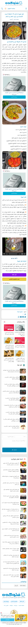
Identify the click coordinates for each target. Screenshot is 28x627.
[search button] (2, 9)
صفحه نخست (21, 605)
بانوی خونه (20, 312)
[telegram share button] (21, 317)
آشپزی (11, 19)
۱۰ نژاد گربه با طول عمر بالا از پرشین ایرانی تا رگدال (11, 516)
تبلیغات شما (22, 585)
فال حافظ (22, 601)
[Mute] (18, 620)
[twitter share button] (25, 317)
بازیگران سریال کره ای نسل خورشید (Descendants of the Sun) (11, 371)
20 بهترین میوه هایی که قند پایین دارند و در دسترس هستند (11, 464)
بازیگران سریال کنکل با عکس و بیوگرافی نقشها (12, 378)
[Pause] (16, 620)
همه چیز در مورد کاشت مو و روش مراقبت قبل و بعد (11, 575)
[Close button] (27, 613)
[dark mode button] (5, 9)
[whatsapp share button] (19, 317)
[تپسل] (3, 75)
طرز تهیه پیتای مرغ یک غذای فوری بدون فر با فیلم (11, 569)
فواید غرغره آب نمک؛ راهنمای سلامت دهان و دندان (10, 549)
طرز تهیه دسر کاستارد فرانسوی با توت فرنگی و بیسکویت (11, 406)
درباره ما (15, 605)
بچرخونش (7, 620)
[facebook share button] (23, 317)
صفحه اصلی (16, 19)
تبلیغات (11, 605)
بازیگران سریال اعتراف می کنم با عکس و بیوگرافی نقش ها (11, 385)
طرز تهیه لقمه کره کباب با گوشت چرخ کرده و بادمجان (10, 529)
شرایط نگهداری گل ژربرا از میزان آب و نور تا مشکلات (10, 503)
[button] (14, 246)
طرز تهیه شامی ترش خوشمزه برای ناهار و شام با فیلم (11, 490)
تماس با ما (6, 605)
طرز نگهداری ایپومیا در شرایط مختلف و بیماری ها (10, 477)
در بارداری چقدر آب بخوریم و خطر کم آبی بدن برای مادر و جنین (10, 510)
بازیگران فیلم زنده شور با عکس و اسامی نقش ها (11, 427)
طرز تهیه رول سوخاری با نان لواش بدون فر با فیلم (11, 556)
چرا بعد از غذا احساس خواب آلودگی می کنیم (11, 483)
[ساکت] (22, 254)
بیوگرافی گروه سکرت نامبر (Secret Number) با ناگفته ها (11, 497)
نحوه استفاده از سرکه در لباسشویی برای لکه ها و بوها (10, 523)
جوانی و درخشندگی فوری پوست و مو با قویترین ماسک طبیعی (11, 562)
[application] (14, 246)
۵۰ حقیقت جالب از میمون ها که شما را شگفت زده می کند (11, 543)
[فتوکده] (14, 3)
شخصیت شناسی (14, 601)
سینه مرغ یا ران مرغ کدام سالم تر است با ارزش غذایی (11, 536)
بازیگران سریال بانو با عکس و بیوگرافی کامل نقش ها (12, 413)
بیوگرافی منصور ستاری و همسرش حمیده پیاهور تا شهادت (11, 470)
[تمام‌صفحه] (24, 254)
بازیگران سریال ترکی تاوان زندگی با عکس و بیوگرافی (11, 420)
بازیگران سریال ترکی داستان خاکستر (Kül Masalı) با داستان (11, 392)
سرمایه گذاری (14, 97)
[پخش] (4, 254)
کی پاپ (16, 585)
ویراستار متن (6, 601)
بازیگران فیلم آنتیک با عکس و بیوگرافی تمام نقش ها (12, 399)
